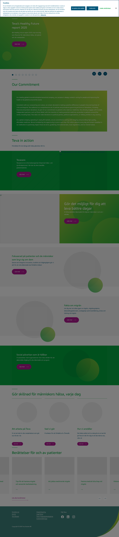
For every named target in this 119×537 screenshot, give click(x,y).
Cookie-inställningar (105, 8)
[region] (59, 8)
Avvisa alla (92, 8)
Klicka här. (43, 15)
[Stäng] (116, 8)
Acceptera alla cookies (78, 8)
